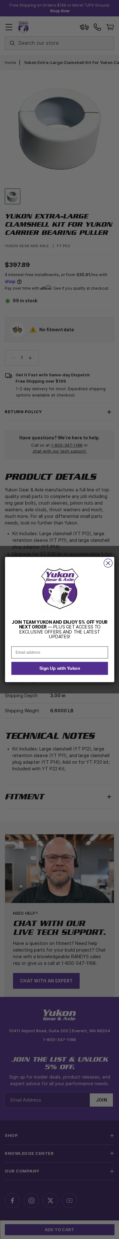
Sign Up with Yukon (59, 668)
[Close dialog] (108, 563)
